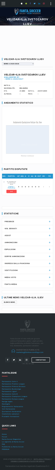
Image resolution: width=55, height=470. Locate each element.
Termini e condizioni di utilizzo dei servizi (27, 461)
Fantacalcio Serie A (10, 381)
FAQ (3, 444)
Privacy (48, 459)
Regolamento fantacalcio (12, 406)
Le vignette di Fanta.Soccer (13, 442)
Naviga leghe (7, 401)
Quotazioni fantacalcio (11, 411)
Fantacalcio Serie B (10, 394)
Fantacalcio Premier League (13, 384)
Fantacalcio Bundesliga (11, 389)
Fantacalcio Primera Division (13, 386)
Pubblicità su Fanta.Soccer (13, 447)
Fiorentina (11, 188)
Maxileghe (6, 404)
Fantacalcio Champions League (14, 396)
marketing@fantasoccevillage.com (29, 352)
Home (4, 434)
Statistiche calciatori (10, 414)
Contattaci (41, 360)
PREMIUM (5, 449)
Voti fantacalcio (8, 409)
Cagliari (11, 187)
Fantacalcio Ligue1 (9, 391)
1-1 (11, 191)
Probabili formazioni (10, 416)
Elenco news (9, 302)
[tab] (29, 187)
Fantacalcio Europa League (13, 399)
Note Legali (38, 459)
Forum (4, 437)
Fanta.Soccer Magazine (11, 439)
